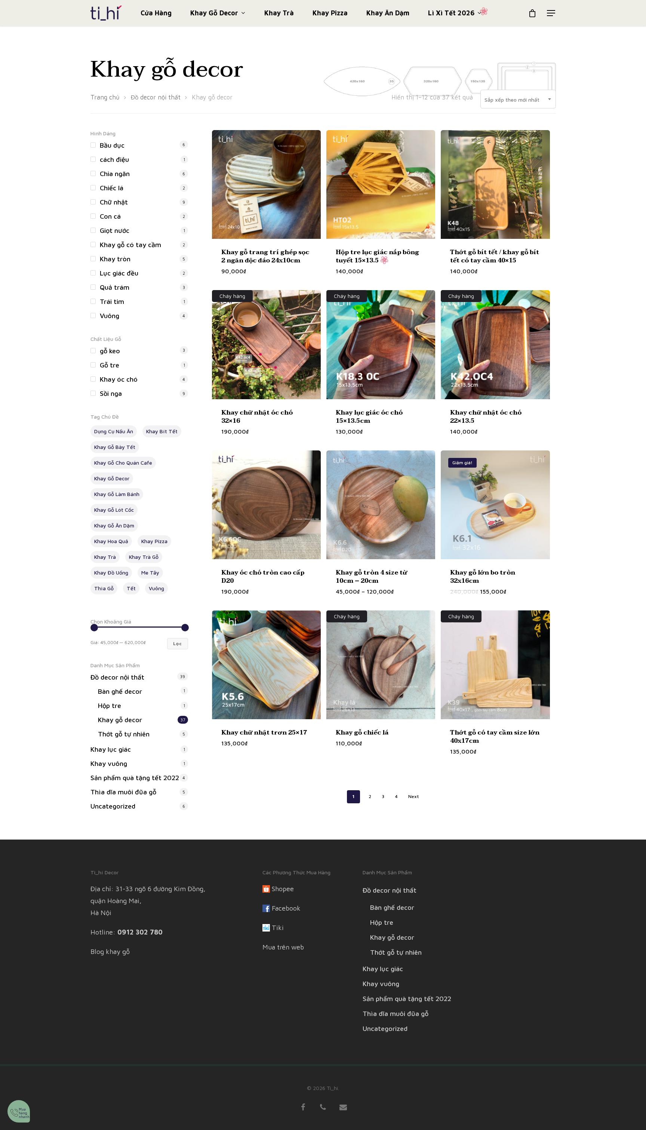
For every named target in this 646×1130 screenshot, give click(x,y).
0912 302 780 (140, 932)
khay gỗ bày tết (114, 447)
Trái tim (112, 301)
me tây (150, 572)
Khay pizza (330, 13)
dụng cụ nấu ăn (113, 431)
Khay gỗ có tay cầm (130, 245)
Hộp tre (109, 705)
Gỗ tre (109, 365)
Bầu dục (112, 145)
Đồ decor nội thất (156, 97)
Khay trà (279, 13)
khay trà (105, 557)
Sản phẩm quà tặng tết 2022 (134, 778)
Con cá (110, 216)
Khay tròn (115, 259)
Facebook (286, 908)
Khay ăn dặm (387, 13)
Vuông (109, 316)
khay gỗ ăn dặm (114, 525)
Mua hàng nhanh (24, 1112)
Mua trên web (283, 947)
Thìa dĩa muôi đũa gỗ (123, 792)
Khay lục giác (110, 749)
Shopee (283, 889)
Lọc (177, 643)
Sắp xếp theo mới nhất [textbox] (512, 99)
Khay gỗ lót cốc (114, 510)
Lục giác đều (119, 273)
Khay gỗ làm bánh (116, 494)
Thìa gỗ (104, 588)
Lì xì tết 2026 (451, 13)
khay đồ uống (111, 572)
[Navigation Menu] (551, 13)
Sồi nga (111, 393)
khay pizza (154, 541)
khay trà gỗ (144, 557)
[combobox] (518, 100)
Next (413, 796)
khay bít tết (162, 431)
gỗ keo (110, 351)
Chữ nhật (114, 202)
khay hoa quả (111, 541)
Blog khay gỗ (110, 951)
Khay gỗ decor (214, 13)
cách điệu (114, 159)
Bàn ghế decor (120, 691)
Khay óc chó (119, 379)
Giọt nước (114, 230)
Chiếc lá (111, 188)
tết (131, 588)
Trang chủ (105, 97)
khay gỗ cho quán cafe (123, 462)
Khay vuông (108, 763)
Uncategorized (112, 806)
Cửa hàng (156, 13)
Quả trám (114, 287)
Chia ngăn (115, 174)
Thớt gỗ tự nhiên (124, 734)
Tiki (278, 928)
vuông (156, 588)
